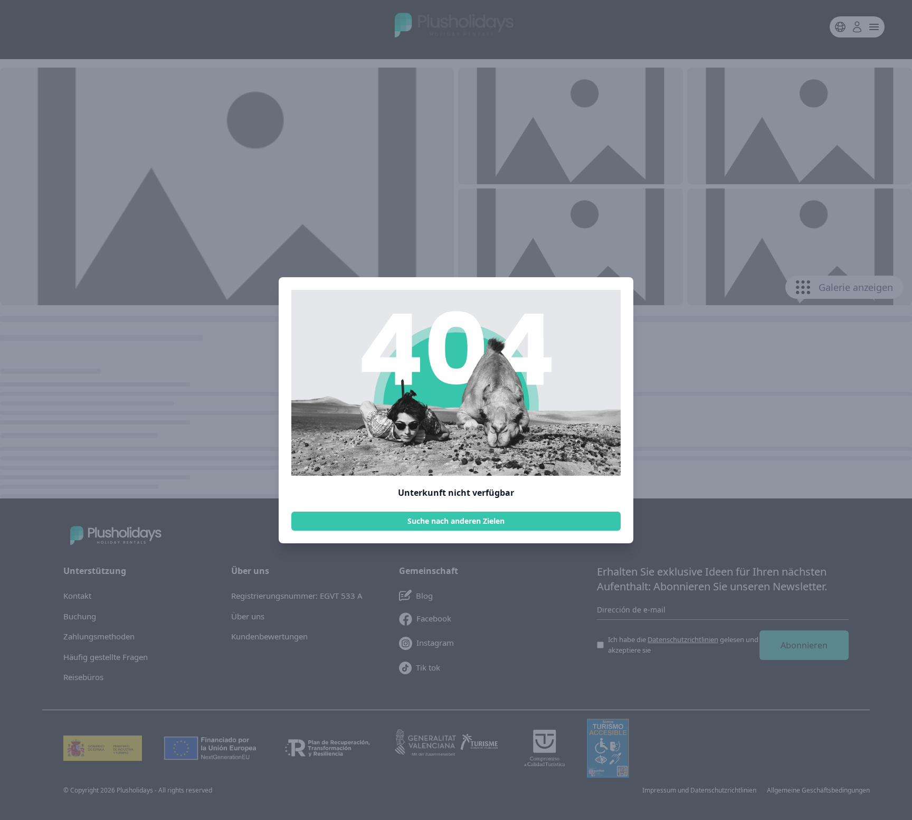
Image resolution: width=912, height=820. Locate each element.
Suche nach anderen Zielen (456, 521)
